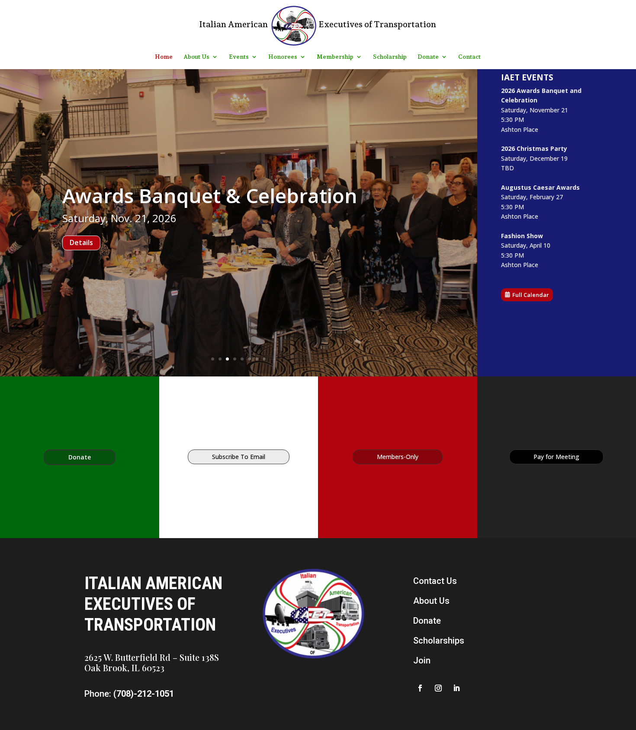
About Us (196, 57)
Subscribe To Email (238, 457)
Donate (428, 57)
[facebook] (420, 688)
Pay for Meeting (556, 457)
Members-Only (397, 457)
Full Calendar (530, 295)
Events (239, 57)
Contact (469, 57)
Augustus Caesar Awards (540, 187)
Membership (335, 57)
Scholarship (390, 57)
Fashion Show (522, 236)
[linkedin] (456, 688)
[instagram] (438, 688)
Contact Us (435, 581)
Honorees (282, 57)
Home (164, 57)
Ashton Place (519, 129)
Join (421, 660)
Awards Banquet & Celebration (209, 224)
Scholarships (438, 640)
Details (81, 272)
